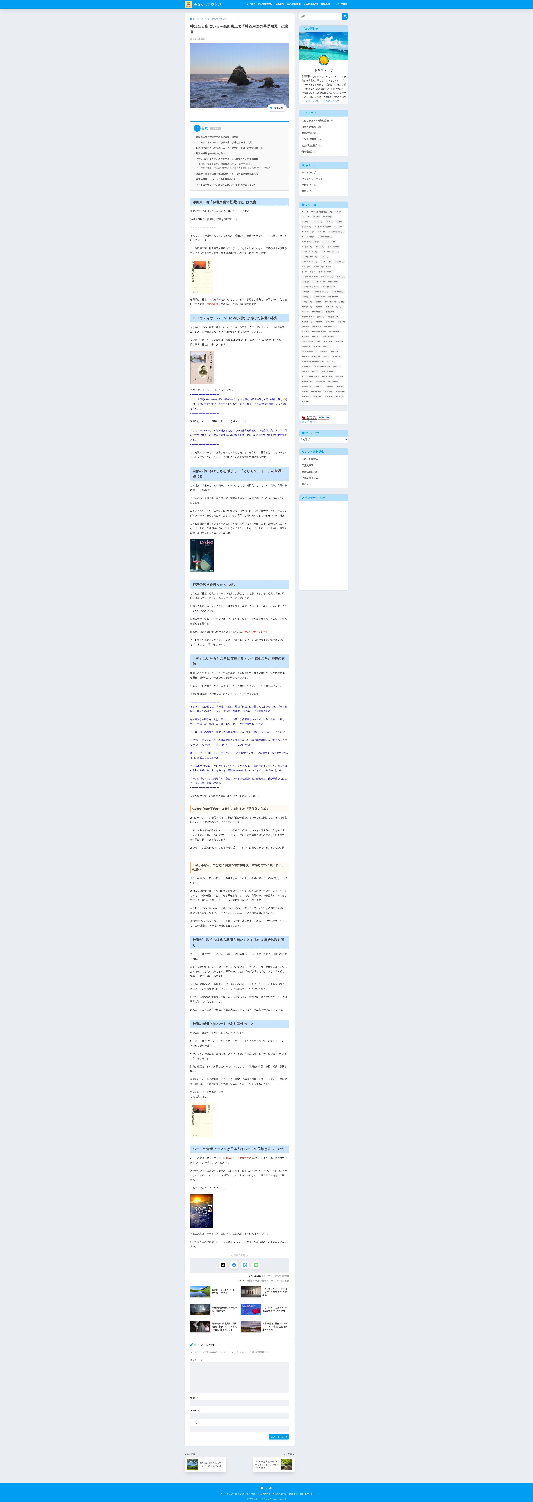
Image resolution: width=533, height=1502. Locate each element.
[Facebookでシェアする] (234, 1265)
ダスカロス (325, 262)
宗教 (341, 322)
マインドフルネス (310, 287)
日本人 (328, 342)
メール (195, 1410)
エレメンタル (329, 242)
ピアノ (341, 277)
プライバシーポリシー (313, 179)
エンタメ (307, 247)
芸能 (330, 387)
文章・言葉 (328, 337)
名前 (194, 1397)
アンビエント (308, 232)
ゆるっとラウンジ (207, 4)
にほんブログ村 (307, 421)
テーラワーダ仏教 (322, 267)
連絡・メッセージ (311, 191)
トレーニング (308, 272)
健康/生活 (325, 4)
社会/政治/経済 (311, 4)
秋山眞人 (327, 377)
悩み (305, 332)
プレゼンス (319, 282)
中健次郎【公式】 (311, 478)
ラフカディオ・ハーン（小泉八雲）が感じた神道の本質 (224, 142)
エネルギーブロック (310, 242)
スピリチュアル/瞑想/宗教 (259, 4)
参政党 (330, 312)
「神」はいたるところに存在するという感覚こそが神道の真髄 (227, 159)
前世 (339, 307)
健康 (329, 307)
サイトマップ (309, 172)
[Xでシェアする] (223, 1265)
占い (305, 312)
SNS (338, 212)
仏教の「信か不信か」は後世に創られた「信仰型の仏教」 (226, 164)
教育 (315, 337)
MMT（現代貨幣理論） (321, 212)
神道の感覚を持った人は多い (210, 153)
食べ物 (339, 397)
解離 (340, 387)
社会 (305, 372)
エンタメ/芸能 (340, 4)
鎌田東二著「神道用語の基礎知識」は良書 (217, 137)
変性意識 (333, 317)
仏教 (318, 307)
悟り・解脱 (330, 327)
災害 (326, 357)
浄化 (305, 357)
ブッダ (305, 282)
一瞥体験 (333, 297)
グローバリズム (309, 252)
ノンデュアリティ (310, 277)
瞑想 (336, 367)
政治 (305, 337)
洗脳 (334, 352)
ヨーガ (306, 297)
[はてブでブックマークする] (245, 1265)
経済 (339, 377)
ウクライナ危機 (325, 237)
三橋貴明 (307, 302)
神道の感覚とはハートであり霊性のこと (216, 179)
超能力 (328, 392)
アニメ (338, 227)
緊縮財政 (307, 382)
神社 (315, 372)
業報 (317, 347)
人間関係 (307, 307)
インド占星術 (308, 237)
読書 (305, 392)
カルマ (319, 247)
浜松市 (316, 357)
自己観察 (307, 387)
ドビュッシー (325, 272)
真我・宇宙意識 (322, 367)
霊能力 (306, 397)
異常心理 (306, 367)
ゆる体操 (306, 227)
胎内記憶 (320, 382)
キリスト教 (283, 1280)
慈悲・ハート (268, 1280)
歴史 (326, 347)
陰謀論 (340, 392)
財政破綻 (316, 392)
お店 (339, 222)
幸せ (305, 327)
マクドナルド (328, 287)
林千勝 (306, 347)
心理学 (316, 327)
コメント (196, 1360)
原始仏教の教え (310, 471)
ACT (305, 212)
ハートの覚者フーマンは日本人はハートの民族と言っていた (226, 184)
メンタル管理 (338, 292)
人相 (342, 302)
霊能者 (317, 397)
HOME (268, 1488)
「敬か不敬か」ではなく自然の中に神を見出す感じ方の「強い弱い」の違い (234, 167)
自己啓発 (333, 382)
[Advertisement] (311, 546)
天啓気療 (307, 322)
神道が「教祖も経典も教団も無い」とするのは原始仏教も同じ (227, 173)
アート (321, 232)
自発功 (319, 387)
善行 (320, 317)
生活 (330, 362)
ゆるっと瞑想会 (310, 459)
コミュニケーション (329, 252)
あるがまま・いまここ (312, 222)
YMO (316, 217)
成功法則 (334, 332)
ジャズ (324, 257)
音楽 (328, 397)
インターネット (336, 232)
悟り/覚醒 (279, 4)
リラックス (319, 297)
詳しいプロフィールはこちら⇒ (323, 101)
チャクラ (339, 262)
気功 (323, 352)
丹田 (318, 302)
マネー (305, 292)
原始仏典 (317, 312)
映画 (339, 342)
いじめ (329, 222)
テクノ (306, 267)
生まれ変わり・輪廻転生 (313, 362)
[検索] (345, 16)
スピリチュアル (309, 262)
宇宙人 (330, 322)
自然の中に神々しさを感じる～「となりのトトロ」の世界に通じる (229, 148)
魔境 (305, 402)
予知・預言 (330, 302)
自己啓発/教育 (294, 4)
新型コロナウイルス (311, 342)
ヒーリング (327, 277)
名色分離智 (308, 317)
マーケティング (320, 292)
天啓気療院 (307, 465)
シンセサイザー (309, 257)
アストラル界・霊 (323, 227)
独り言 (337, 357)
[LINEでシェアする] (256, 1265)
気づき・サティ (309, 352)
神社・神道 (253, 1280)
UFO (305, 217)
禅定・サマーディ (310, 377)
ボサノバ (332, 282)
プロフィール (309, 185)
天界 (318, 322)
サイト (193, 1423)
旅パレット (307, 484)
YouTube (327, 217)
